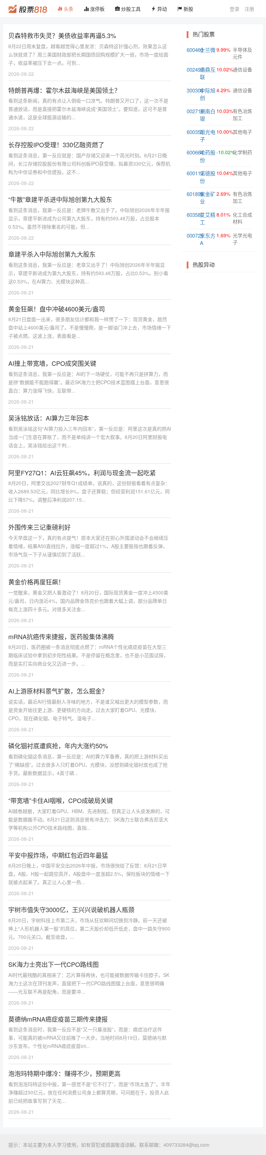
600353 (195, 131)
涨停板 (97, 8)
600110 (195, 173)
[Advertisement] (219, 313)
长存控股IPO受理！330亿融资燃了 (56, 144)
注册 (249, 8)
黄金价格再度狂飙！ (36, 581)
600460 (195, 49)
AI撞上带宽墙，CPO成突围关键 (52, 363)
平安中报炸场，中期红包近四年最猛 (58, 854)
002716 (195, 111)
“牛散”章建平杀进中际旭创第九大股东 (60, 199)
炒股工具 (130, 8)
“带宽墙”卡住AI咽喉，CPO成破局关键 (60, 800)
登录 (234, 8)
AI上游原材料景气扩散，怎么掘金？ (58, 690)
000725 (195, 235)
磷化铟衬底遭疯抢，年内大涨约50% (58, 745)
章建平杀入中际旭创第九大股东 (52, 253)
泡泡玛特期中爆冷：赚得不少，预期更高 (64, 1073)
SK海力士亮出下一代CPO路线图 (53, 964)
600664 (195, 152)
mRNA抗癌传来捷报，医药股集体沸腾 (61, 636)
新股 (187, 8)
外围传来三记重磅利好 (39, 526)
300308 (195, 90)
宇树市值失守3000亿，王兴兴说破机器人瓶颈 (71, 909)
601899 (195, 193)
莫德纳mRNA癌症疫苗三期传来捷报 (58, 1018)
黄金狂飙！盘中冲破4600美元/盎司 (56, 308)
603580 (195, 214)
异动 (161, 8)
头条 (67, 8)
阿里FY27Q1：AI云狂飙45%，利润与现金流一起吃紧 (82, 472)
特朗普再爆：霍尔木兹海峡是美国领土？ (64, 90)
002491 (195, 69)
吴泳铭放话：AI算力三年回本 (48, 417)
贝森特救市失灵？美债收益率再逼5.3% (62, 35)
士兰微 (207, 49)
